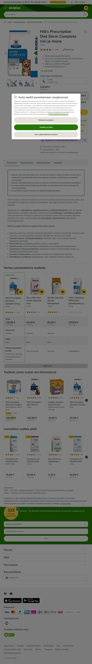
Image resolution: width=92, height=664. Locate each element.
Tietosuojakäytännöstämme (58, 114)
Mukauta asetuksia (46, 120)
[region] (46, 116)
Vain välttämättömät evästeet (46, 134)
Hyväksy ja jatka (46, 127)
